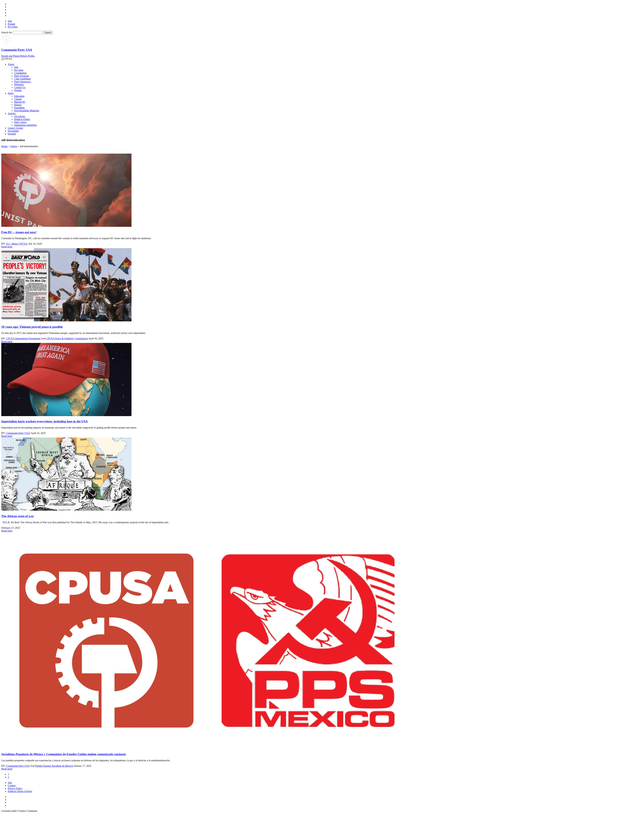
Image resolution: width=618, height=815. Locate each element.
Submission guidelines (25, 125)
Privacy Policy (15, 788)
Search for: (6, 32)
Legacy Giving (15, 128)
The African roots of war (17, 516)
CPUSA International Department (23, 338)
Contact (12, 785)
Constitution (20, 73)
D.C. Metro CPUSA (16, 243)
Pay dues (18, 70)
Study (11, 93)
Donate (11, 24)
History (18, 104)
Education (19, 96)
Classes (18, 99)
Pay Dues (13, 26)
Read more (6, 246)
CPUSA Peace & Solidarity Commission (66, 338)
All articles (19, 116)
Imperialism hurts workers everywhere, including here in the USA (44, 421)
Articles (12, 113)
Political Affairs (22, 119)
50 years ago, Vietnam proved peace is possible (32, 326)
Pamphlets (19, 107)
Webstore (19, 84)
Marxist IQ (19, 102)
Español (12, 133)
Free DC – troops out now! (19, 232)
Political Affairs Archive (20, 791)
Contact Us (20, 87)
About (11, 64)
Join (10, 21)
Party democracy (22, 81)
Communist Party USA (18, 433)
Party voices (20, 122)
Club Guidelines (22, 78)
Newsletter (13, 130)
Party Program (21, 75)
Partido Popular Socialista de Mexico (54, 765)
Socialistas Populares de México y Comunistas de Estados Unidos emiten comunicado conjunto (63, 754)
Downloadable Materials (26, 110)
